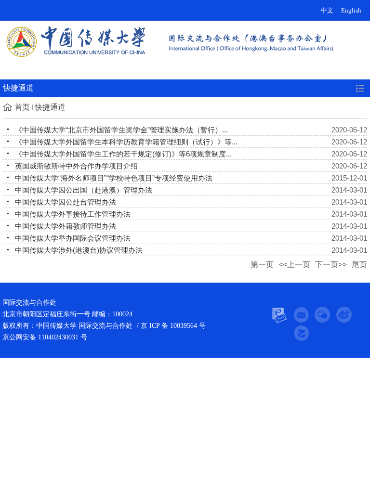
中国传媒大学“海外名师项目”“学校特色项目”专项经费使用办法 (113, 178)
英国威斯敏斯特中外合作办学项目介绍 (76, 166)
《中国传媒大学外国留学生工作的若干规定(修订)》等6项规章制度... (123, 154)
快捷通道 (50, 107)
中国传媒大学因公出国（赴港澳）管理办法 (83, 190)
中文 (327, 10)
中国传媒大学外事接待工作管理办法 (73, 214)
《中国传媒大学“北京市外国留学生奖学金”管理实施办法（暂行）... (121, 130)
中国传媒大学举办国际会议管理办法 (73, 238)
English (351, 10)
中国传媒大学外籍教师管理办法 (65, 226)
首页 (22, 107)
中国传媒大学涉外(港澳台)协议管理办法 (79, 250)
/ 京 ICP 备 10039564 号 (170, 325)
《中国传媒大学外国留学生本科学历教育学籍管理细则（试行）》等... (126, 142)
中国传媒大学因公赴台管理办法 (65, 202)
